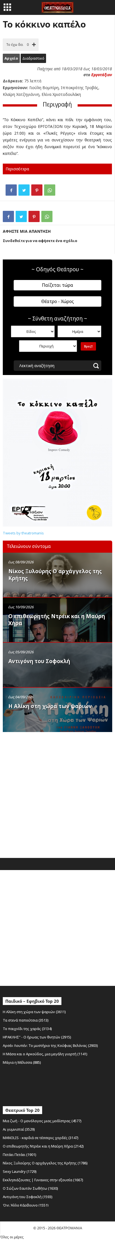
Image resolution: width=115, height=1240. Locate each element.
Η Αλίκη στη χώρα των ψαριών (50, 706)
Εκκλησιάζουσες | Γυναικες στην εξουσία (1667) (43, 1179)
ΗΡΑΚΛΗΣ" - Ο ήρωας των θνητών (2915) (37, 1037)
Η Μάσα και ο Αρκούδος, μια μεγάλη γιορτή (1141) (45, 1053)
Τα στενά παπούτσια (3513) (26, 1020)
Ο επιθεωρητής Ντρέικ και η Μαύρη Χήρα (56, 620)
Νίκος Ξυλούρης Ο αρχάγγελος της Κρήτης (55, 575)
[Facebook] (11, 190)
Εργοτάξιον (101, 74)
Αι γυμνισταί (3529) (19, 1129)
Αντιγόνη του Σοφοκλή (39, 661)
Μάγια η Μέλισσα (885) (22, 1062)
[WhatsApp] (49, 190)
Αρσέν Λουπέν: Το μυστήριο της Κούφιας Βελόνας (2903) (50, 1045)
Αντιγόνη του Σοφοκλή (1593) (27, 1196)
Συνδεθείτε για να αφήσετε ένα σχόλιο (40, 240)
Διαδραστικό (33, 58)
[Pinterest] (36, 190)
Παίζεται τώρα (57, 285)
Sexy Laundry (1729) (20, 1171)
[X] (24, 190)
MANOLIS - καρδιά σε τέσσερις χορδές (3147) (40, 1137)
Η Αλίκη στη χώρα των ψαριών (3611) (34, 1011)
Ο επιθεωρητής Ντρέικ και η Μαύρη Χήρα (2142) (43, 1146)
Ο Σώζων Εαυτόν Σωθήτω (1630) (30, 1188)
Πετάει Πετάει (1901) (19, 1154)
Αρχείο (11, 58)
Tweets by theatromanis (23, 533)
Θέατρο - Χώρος (57, 301)
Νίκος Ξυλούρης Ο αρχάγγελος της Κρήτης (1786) (45, 1163)
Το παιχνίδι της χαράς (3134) (27, 1028)
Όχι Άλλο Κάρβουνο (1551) (26, 1205)
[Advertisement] (57, 793)
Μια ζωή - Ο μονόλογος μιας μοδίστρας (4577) (42, 1120)
